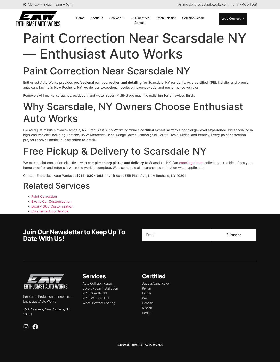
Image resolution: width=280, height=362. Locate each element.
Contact (140, 23)
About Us (97, 18)
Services (115, 18)
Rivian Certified (166, 18)
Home (80, 18)
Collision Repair (193, 18)
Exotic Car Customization (51, 201)
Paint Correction (44, 196)
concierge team (191, 163)
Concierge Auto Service (49, 211)
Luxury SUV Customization (52, 206)
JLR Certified (140, 18)
